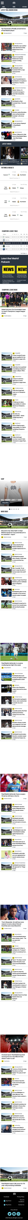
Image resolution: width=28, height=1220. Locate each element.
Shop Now (5, 502)
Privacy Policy (20, 1196)
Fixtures (24, 7)
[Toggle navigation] (4, 3)
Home (3, 7)
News (14, 7)
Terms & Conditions (21, 1200)
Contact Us (21, 1204)
